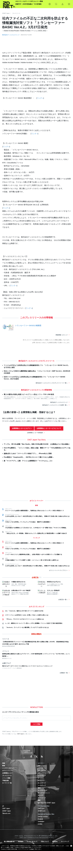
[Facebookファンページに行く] (31, 757)
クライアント (42, 770)
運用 (39, 788)
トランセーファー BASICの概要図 (28, 325)
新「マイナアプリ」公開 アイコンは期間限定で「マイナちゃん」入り (28, 461)
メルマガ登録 (36, 724)
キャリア (40, 795)
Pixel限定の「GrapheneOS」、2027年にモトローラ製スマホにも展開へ (29, 457)
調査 (39, 800)
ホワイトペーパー (7, 770)
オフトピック (42, 798)
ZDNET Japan (6, 13)
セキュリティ (42, 773)
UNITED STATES (43, 816)
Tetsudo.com (6, 813)
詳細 (32, 849)
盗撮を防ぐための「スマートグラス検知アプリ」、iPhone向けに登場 (28, 453)
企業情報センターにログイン (22, 428)
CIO (39, 765)
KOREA (40, 824)
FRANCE (40, 819)
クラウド (40, 768)
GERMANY (41, 821)
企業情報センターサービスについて (49, 428)
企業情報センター (7, 773)
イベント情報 (6, 778)
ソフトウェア (42, 775)
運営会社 (55, 841)
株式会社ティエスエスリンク (11, 35)
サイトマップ (65, 841)
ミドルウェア (42, 785)
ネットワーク (42, 783)
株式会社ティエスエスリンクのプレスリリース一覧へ (52, 383)
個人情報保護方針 (9, 841)
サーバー (40, 778)
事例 (3, 765)
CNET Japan (20, 733)
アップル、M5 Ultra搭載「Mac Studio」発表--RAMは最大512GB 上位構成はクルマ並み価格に (37, 444)
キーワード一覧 (7, 783)
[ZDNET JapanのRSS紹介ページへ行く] (42, 757)
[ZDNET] (8, 4)
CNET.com (41, 808)
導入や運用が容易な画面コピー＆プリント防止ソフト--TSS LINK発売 (29, 394)
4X (3, 806)
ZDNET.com (41, 811)
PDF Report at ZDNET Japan (46, 803)
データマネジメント (44, 793)
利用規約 (20, 841)
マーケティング (42, 790)
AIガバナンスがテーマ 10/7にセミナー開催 (29, 1)
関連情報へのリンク (62, 335)
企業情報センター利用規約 (35, 432)
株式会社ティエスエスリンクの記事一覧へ (55, 405)
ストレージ (41, 780)
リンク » (40, 98)
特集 (3, 763)
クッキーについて (32, 841)
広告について (45, 841)
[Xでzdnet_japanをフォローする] (36, 757)
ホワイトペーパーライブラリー (58, 570)
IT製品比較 (5, 780)
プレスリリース (16, 13)
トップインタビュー (8, 768)
